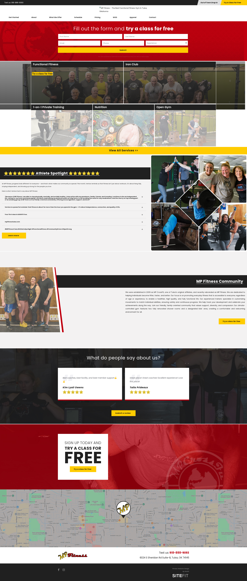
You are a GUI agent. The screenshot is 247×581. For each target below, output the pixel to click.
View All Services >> (123, 150)
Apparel (133, 17)
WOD (115, 17)
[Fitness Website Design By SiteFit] (180, 576)
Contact (152, 17)
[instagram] (64, 569)
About (34, 17)
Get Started (14, 17)
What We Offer (55, 17)
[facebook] (58, 569)
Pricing (97, 17)
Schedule (78, 17)
